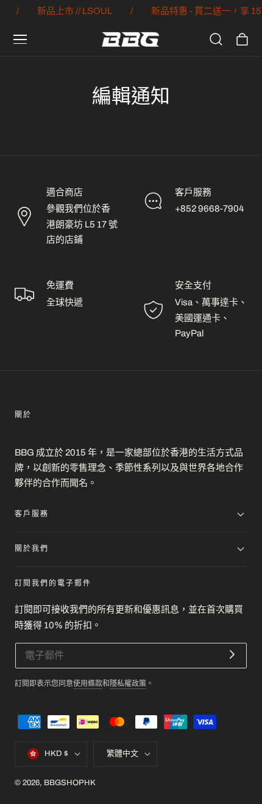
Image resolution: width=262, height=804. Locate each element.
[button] (20, 39)
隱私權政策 (128, 684)
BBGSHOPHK (70, 782)
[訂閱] (232, 654)
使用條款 (87, 684)
